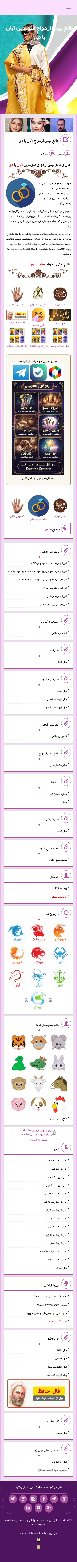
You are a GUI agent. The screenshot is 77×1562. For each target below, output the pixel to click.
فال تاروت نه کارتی (57, 1226)
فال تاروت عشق (58, 1243)
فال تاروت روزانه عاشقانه (53, 1251)
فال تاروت (61, 1267)
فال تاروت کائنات (57, 1177)
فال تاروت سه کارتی (56, 1193)
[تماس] (23, 1499)
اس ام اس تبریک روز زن (54, 587)
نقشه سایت (26, 1533)
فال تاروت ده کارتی (56, 1234)
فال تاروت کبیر (59, 1168)
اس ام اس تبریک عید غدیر (53, 604)
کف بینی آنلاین (59, 736)
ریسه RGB (61, 888)
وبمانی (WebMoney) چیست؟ (52, 1305)
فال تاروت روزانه (58, 1160)
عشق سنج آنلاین (58, 859)
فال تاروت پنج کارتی (56, 1210)
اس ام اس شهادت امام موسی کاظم (49, 563)
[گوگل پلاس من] (49, 1508)
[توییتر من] (13, 1499)
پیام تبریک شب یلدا (56, 1375)
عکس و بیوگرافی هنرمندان (52, 1470)
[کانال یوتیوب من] (38, 1508)
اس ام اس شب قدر (57, 596)
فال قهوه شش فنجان (56, 707)
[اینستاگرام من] (33, 1499)
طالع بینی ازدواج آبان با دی (38, 140)
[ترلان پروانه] (38, 126)
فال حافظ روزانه (58, 1358)
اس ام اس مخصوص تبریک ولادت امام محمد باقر (42, 579)
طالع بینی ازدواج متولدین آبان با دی (39, 32)
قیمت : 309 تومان (38, 1135)
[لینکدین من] (28, 1508)
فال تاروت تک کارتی (56, 1185)
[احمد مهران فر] (61, 126)
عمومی (47, 529)
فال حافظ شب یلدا (57, 1366)
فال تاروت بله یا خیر (56, 1259)
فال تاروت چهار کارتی (55, 1201)
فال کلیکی (61, 831)
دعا (65, 802)
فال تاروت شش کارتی (55, 1218)
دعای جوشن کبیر (58, 793)
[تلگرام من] (54, 1499)
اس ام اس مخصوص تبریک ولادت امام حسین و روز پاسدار (37, 571)
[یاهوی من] (64, 1499)
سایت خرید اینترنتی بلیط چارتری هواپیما (46, 1313)
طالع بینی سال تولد (57, 1118)
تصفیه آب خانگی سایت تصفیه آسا (49, 1296)
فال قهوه (62, 690)
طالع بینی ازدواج (49, 264)
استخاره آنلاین (59, 633)
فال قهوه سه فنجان (57, 699)
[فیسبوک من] (44, 1499)
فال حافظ (62, 1350)
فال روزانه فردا (59, 1461)
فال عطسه (61, 1432)
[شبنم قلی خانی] (16, 126)
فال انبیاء (62, 662)
